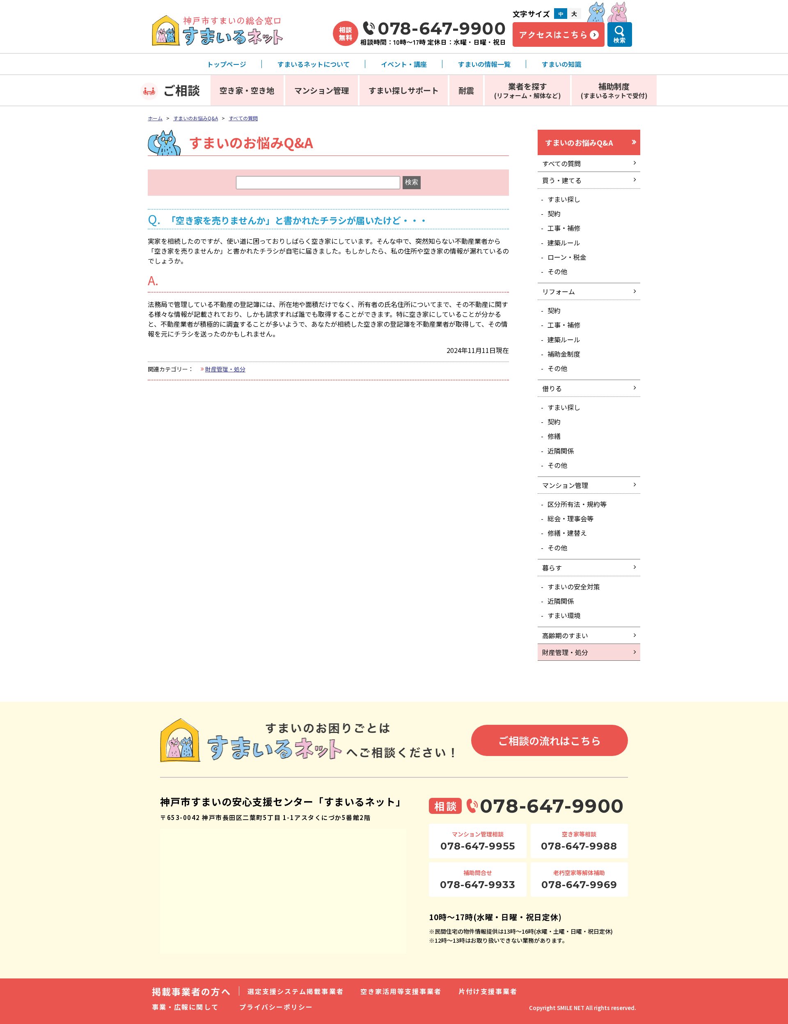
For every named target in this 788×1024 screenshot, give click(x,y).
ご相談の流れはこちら (549, 740)
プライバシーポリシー (276, 1007)
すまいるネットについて (313, 64)
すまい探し (563, 199)
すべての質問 (243, 118)
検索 (620, 40)
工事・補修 (563, 228)
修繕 (554, 436)
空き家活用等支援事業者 (401, 991)
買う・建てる (562, 180)
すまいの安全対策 (573, 586)
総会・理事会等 (570, 518)
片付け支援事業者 (488, 991)
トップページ (226, 64)
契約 (554, 213)
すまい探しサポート (404, 90)
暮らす (552, 568)
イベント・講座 (404, 64)
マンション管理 (321, 90)
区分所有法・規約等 (577, 504)
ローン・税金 (566, 257)
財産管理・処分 (225, 369)
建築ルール (563, 242)
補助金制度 (563, 354)
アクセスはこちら (553, 34)
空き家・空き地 (247, 90)
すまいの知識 (561, 64)
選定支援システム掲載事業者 (295, 991)
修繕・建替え (567, 533)
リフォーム (558, 291)
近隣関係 (560, 451)
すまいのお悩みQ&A (195, 118)
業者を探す (527, 90)
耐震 (466, 90)
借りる (552, 388)
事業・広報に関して (185, 1007)
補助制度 (614, 90)
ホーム (155, 118)
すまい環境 (563, 615)
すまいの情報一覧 (484, 64)
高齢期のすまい (565, 635)
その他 (557, 271)
